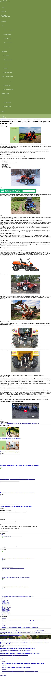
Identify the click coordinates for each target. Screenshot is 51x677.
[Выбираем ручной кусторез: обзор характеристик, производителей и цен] (9, 477)
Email (1, 522)
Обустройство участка (8, 59)
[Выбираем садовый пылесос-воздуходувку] (9, 436)
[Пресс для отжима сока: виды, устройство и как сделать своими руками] (9, 490)
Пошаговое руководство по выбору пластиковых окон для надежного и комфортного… (18, 596)
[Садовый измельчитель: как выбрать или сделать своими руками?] (9, 504)
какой (1, 420)
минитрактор (9, 420)
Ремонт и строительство (7, 76)
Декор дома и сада (7, 38)
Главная (1, 119)
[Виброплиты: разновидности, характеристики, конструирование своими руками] (9, 463)
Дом (3, 25)
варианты (2, 630)
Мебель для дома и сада (6, 607)
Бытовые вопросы (7, 102)
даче (16, 630)
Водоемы (5, 68)
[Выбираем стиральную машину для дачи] (9, 449)
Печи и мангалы (5, 93)
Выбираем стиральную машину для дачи (10, 451)
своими (11, 632)
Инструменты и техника (8, 89)
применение (2, 632)
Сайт (1, 524)
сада (8, 632)
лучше (6, 420)
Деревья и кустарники (8, 72)
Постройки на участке (6, 612)
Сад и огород (6, 55)
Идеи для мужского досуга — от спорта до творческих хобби (13, 568)
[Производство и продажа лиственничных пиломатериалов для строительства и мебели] (7, 557)
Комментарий (3, 519)
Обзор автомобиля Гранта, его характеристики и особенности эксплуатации (18, 657)
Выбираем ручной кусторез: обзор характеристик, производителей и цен (17, 479)
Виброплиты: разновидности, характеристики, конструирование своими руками (19, 465)
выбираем (9, 630)
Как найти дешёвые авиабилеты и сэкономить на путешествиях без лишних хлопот (20, 653)
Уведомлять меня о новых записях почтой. (9, 530)
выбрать (13, 630)
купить (3, 420)
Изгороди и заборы (5, 604)
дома (22, 630)
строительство (28, 632)
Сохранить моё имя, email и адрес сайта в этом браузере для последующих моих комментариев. (19, 526)
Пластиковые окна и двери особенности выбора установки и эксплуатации (16, 577)
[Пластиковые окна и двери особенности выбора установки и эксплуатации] (7, 576)
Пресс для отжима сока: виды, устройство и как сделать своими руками (17, 492)
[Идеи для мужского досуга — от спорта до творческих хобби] (7, 567)
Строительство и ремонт (6, 613)
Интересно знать (5, 606)
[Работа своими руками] (5, 2)
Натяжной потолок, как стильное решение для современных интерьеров (17, 648)
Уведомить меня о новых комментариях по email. (10, 528)
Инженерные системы (8, 42)
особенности (40, 630)
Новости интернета (7, 106)
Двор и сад (4, 51)
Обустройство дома (7, 34)
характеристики (38, 632)
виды (6, 630)
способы (21, 632)
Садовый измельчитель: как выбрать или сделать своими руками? (16, 506)
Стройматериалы (7, 85)
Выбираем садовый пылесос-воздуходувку (10, 438)
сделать (16, 632)
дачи (19, 630)
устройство (33, 632)
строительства (24, 632)
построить (46, 630)
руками (5, 632)
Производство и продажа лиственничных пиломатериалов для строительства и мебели (18, 558)
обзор (36, 630)
